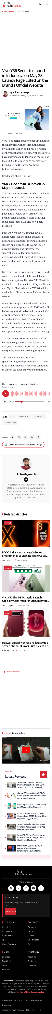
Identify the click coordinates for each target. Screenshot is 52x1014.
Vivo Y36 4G (24, 416)
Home (4, 11)
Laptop (31, 931)
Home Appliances (9, 944)
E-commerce (7, 935)
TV (29, 944)
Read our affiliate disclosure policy (30, 992)
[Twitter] (18, 888)
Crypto (5, 965)
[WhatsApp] (31, 437)
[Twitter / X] (19, 437)
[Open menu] (47, 4)
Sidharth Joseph (26, 474)
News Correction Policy (12, 1000)
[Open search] (40, 4)
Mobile (12, 11)
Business (6, 957)
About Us (32, 957)
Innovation (7, 931)
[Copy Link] (38, 437)
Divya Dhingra (7, 605)
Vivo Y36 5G (39, 416)
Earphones (32, 927)
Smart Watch (33, 940)
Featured (6, 969)
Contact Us (32, 961)
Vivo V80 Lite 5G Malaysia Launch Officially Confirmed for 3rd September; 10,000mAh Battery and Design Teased (25, 599)
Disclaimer (32, 965)
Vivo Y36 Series (10, 422)
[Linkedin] (41, 888)
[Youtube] (33, 888)
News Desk (6, 560)
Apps (4, 940)
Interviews (6, 927)
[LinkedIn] (25, 437)
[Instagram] (26, 888)
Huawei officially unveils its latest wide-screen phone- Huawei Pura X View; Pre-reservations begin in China (26, 644)
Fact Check (6, 961)
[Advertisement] (26, 40)
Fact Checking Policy (33, 1000)
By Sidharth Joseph (20, 92)
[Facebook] (12, 437)
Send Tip (9, 911)
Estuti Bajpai (6, 650)
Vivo (12, 416)
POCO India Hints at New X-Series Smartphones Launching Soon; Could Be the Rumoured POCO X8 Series (24, 554)
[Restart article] (5, 401)
